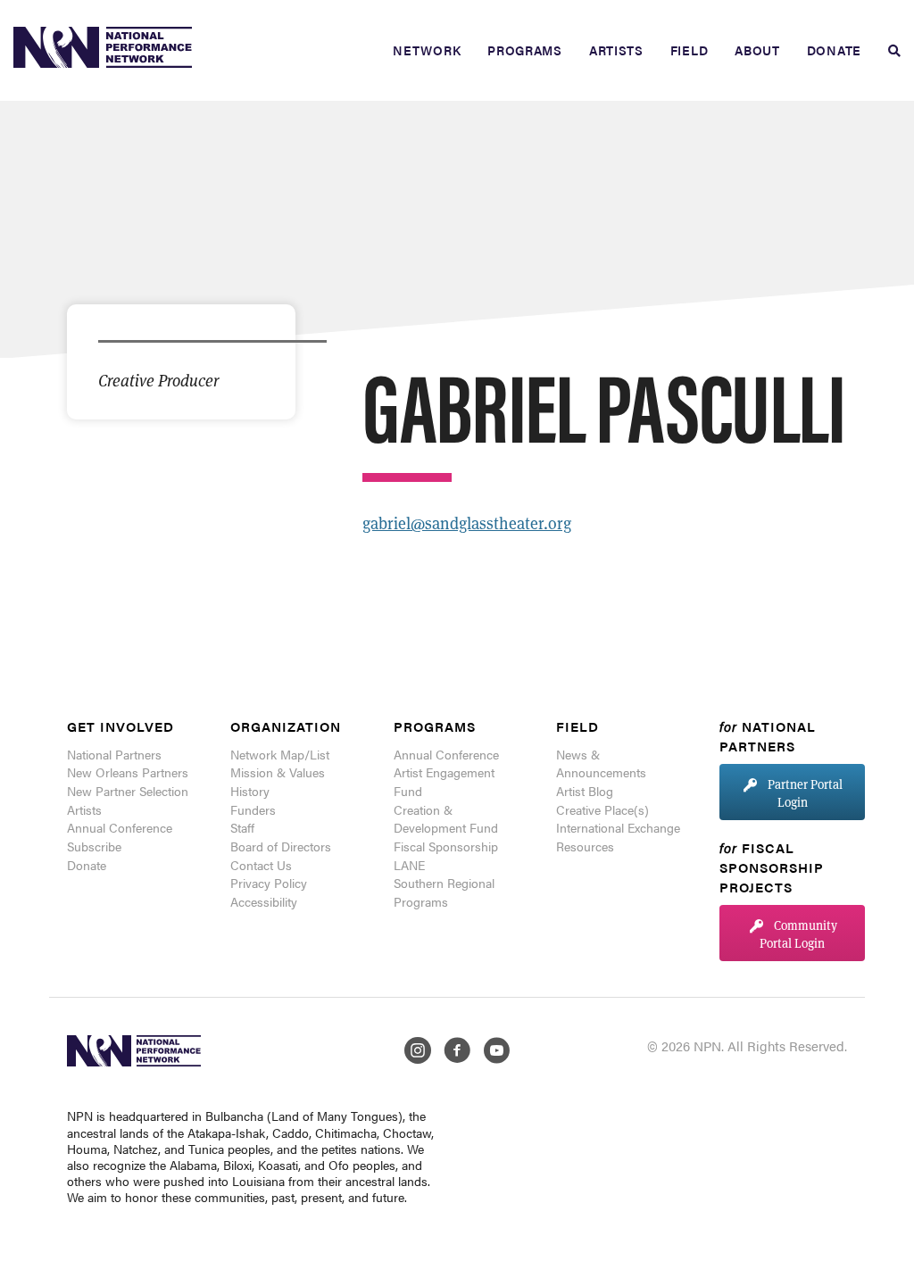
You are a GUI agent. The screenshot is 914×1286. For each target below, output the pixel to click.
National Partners (114, 754)
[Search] (888, 51)
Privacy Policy (268, 883)
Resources (585, 846)
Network (427, 50)
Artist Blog (584, 791)
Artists (616, 50)
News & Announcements (601, 763)
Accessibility (263, 901)
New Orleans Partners (127, 772)
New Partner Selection (127, 791)
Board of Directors (280, 846)
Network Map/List (279, 754)
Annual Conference (119, 827)
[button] (792, 792)
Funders (253, 809)
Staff (242, 827)
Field (689, 50)
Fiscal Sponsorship (446, 846)
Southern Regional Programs (444, 892)
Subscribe (94, 846)
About (757, 50)
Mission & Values (277, 772)
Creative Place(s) (602, 809)
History (250, 791)
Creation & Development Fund (446, 819)
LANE (409, 865)
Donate (834, 50)
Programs (524, 50)
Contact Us (261, 865)
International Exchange (618, 827)
